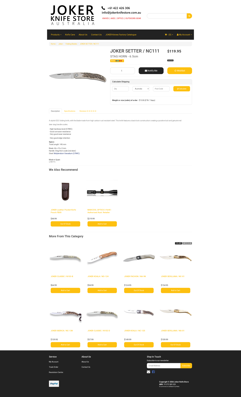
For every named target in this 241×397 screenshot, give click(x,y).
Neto (177, 386)
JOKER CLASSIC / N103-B (62, 276)
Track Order (53, 367)
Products (55, 34)
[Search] (189, 16)
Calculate (182, 89)
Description (55, 111)
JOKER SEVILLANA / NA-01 (173, 331)
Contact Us (96, 34)
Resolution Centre (56, 372)
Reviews (83, 111)
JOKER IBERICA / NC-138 (62, 331)
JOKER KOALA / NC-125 (134, 331)
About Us (83, 34)
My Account (53, 362)
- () (169, 34)
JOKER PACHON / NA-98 (135, 276)
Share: (113, 61)
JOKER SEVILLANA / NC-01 (173, 276)
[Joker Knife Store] (96, 15)
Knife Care (70, 34)
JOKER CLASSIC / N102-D (98, 331)
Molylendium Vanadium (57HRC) (67, 153)
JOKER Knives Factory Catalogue (120, 34)
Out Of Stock (65, 224)
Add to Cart (102, 224)
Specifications (69, 111)
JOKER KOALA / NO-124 (98, 276)
